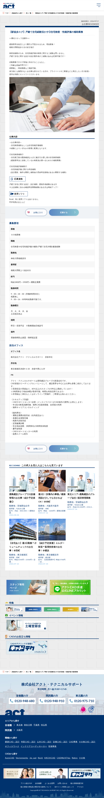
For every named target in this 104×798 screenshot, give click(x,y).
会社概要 (38, 783)
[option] (52, 104)
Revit (40, 758)
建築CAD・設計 (12, 741)
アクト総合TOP (26, 783)
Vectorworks (22, 758)
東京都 (20, 725)
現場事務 (52, 746)
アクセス (80, 787)
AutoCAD (9, 758)
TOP (7, 13)
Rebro (75, 758)
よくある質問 (49, 783)
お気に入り (38, 212)
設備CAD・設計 (60, 741)
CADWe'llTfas (63, 758)
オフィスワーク (12, 746)
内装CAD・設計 (28, 741)
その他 (82, 758)
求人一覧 (28, 13)
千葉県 (36, 725)
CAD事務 (73, 741)
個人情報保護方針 (76, 783)
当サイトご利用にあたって (64, 787)
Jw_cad (33, 758)
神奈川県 (28, 725)
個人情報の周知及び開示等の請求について (35, 787)
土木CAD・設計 (44, 741)
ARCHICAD (49, 758)
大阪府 (20, 730)
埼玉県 (44, 725)
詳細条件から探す (17, 13)
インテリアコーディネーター (34, 746)
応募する (64, 212)
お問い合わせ (62, 783)
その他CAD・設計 (87, 741)
